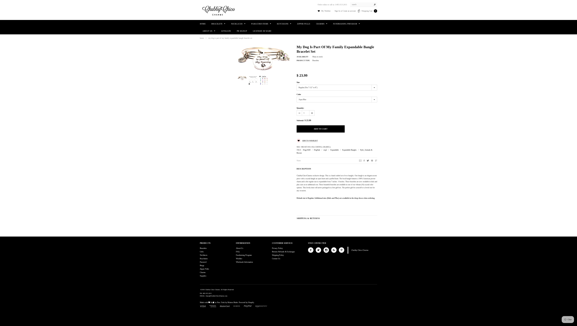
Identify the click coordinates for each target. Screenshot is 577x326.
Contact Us (276, 259)
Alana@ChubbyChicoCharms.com (216, 296)
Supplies (203, 276)
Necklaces (203, 255)
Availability (302, 57)
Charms (203, 272)
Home (202, 38)
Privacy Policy (277, 248)
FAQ (238, 252)
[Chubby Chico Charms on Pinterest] (341, 250)
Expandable (334, 150)
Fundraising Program (244, 255)
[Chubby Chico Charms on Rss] (334, 250)
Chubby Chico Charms (360, 250)
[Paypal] (248, 306)
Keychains (204, 259)
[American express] (212, 306)
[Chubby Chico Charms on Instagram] (326, 250)
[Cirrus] (261, 306)
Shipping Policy (278, 255)
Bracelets (203, 248)
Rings (202, 265)
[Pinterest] (372, 160)
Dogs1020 (306, 150)
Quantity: (300, 108)
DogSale (317, 150)
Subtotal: (300, 120)
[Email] (360, 160)
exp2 (325, 150)
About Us (239, 248)
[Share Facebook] (364, 160)
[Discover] (236, 306)
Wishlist (239, 259)
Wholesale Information (244, 262)
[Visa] (203, 306)
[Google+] (376, 160)
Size (298, 82)
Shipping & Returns (308, 218)
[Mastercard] (225, 306)
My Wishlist (326, 11)
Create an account (349, 11)
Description (304, 169)
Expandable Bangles (349, 150)
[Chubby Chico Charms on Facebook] (310, 250)
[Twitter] (368, 160)
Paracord (203, 262)
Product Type (303, 60)
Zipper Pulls (204, 269)
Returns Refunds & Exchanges (283, 252)
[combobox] (363, 4)
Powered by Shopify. (247, 302)
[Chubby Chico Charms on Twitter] (318, 250)
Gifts (202, 252)
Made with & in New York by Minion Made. (219, 302)
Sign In (337, 11)
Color (299, 94)
